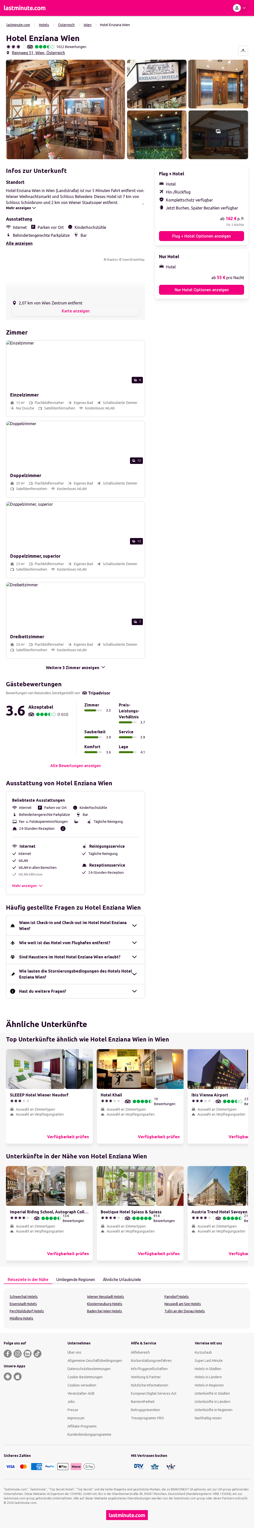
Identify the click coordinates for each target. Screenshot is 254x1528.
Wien (88, 25)
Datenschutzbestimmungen (89, 1369)
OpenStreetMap (133, 259)
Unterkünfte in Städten (212, 1393)
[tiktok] (37, 1354)
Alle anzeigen (19, 243)
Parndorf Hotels (176, 1297)
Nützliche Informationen (149, 1385)
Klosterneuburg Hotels (104, 1304)
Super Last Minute (209, 1361)
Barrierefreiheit (143, 1402)
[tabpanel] (127, 1308)
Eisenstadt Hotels (23, 1304)
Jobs (71, 1402)
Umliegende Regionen (75, 1279)
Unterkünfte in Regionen (213, 1410)
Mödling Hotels (21, 1318)
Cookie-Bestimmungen (85, 1377)
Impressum (75, 1418)
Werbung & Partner (146, 1377)
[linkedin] (28, 1354)
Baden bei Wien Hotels (104, 1311)
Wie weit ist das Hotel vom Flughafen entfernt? (64, 942)
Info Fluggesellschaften (149, 1369)
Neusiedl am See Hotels (182, 1304)
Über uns (74, 1352)
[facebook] (8, 1354)
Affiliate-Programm (81, 1426)
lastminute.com (18, 25)
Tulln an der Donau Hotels (184, 1311)
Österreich (66, 25)
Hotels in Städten (208, 1369)
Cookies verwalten (81, 1385)
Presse (72, 1410)
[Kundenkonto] (240, 8)
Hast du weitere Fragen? (42, 991)
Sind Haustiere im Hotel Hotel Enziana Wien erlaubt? (70, 957)
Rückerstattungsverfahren (151, 1361)
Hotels (44, 25)
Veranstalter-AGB (81, 1393)
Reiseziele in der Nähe (28, 1279)
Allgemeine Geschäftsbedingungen (94, 1361)
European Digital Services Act (153, 1393)
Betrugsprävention (145, 1410)
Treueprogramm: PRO (147, 1418)
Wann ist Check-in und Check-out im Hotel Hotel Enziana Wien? (73, 925)
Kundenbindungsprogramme (89, 1434)
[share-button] (243, 50)
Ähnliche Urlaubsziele (122, 1279)
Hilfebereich (140, 1352)
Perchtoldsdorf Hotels (27, 1311)
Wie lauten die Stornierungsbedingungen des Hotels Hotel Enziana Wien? (75, 974)
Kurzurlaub (203, 1352)
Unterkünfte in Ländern (212, 1402)
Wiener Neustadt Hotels (105, 1297)
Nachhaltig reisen (208, 1418)
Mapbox (112, 259)
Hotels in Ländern (208, 1377)
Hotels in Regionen (209, 1385)
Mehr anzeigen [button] (24, 886)
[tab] (28, 1280)
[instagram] (18, 1354)
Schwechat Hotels (24, 1297)
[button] (65, 109)
